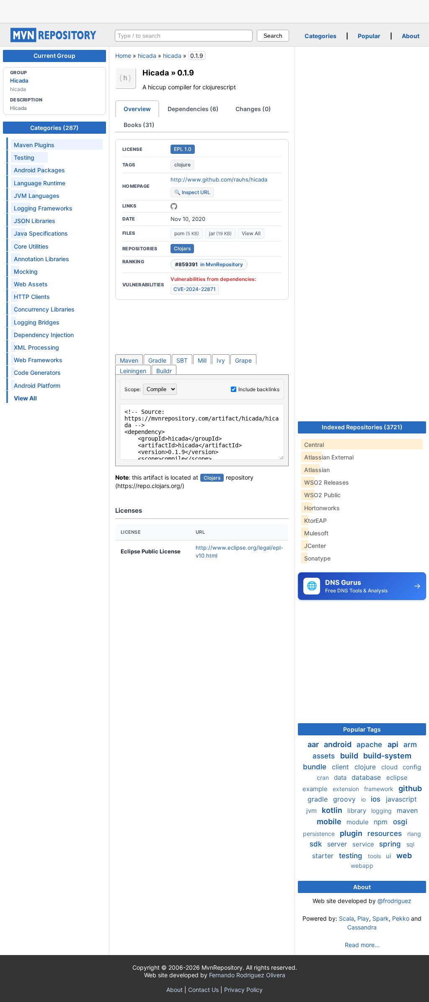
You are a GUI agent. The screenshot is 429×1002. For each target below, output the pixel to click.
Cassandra (362, 927)
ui (389, 856)
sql (410, 844)
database (367, 777)
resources (385, 833)
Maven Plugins (34, 144)
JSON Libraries (34, 220)
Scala (346, 918)
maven (407, 810)
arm (410, 744)
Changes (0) (253, 108)
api (394, 744)
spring (391, 844)
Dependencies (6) (193, 108)
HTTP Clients (32, 296)
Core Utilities (31, 246)
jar (220, 233)
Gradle (157, 360)
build (350, 755)
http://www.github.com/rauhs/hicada (219, 179)
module (358, 822)
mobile (330, 821)
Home (123, 55)
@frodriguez (394, 900)
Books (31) (139, 124)
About (410, 35)
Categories (320, 35)
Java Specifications (41, 233)
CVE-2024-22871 (194, 289)
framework (379, 788)
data (341, 777)
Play (363, 918)
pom (186, 233)
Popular (369, 35)
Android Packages (39, 170)
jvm (312, 811)
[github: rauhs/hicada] (174, 206)
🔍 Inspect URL (192, 192)
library (357, 811)
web (404, 855)
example (315, 789)
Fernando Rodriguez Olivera (247, 975)
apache (370, 744)
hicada (147, 55)
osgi (400, 822)
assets (325, 756)
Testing (24, 157)
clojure (182, 164)
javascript (401, 799)
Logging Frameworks (43, 208)
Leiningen (133, 370)
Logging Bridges (36, 322)
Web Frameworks (38, 359)
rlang (414, 833)
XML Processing (36, 347)
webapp (362, 865)
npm (382, 822)
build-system (387, 755)
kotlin (333, 810)
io (364, 799)
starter (324, 855)
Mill (202, 360)
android (338, 744)
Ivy (221, 360)
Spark (380, 918)
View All (251, 233)
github (410, 788)
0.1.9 (185, 72)
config (412, 767)
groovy (345, 799)
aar (314, 744)
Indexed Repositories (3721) (362, 427)
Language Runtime (39, 183)
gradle (319, 799)
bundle (315, 767)
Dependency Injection (44, 334)
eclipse (397, 777)
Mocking (26, 271)
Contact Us (203, 989)
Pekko (400, 918)
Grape (243, 360)
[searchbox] (184, 36)
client (341, 767)
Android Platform (37, 385)
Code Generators (37, 372)
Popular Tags (362, 729)
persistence (319, 833)
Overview (137, 108)
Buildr (164, 370)
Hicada (19, 80)
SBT (182, 360)
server (338, 844)
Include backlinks (258, 389)
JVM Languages (36, 195)
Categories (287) (54, 127)
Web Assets (31, 284)
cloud (390, 767)
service (364, 844)
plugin (352, 833)
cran (324, 777)
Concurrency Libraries (44, 309)
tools (375, 855)
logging (382, 810)
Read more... (362, 944)
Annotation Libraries (41, 258)
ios (376, 799)
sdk (317, 844)
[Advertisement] (214, 10)
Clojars (182, 248)
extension (347, 788)
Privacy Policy (243, 989)
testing (351, 855)
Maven (129, 360)
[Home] (54, 40)
